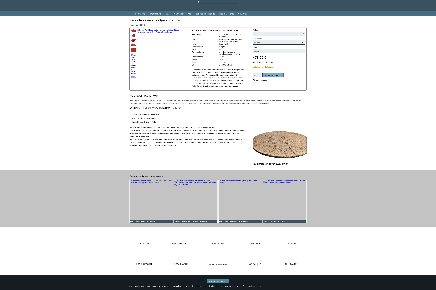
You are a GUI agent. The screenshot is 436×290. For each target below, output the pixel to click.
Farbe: (255, 30)
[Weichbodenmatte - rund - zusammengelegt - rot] (133, 40)
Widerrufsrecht (164, 286)
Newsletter (251, 286)
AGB (131, 286)
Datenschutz (151, 286)
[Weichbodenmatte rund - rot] (133, 35)
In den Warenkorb (273, 75)
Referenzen (229, 286)
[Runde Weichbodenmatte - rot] (133, 31)
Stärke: (255, 47)
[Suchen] (306, 13)
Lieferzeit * (190, 286)
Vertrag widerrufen (218, 281)
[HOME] (130, 13)
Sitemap (219, 286)
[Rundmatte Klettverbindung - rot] (133, 50)
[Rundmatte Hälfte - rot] (133, 45)
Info (243, 286)
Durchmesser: (258, 39)
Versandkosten (178, 286)
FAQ (237, 286)
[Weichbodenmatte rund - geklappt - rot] (133, 65)
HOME (142, 25)
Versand (271, 62)
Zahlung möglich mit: (205, 286)
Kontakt (261, 286)
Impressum (139, 286)
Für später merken (260, 80)
